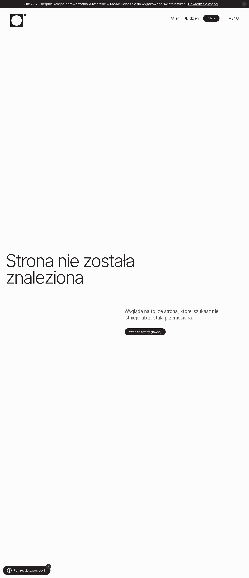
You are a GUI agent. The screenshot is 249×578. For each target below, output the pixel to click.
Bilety (211, 18)
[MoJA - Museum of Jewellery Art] (18, 20)
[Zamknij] (48, 566)
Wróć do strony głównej (145, 332)
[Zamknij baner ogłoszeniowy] (244, 4)
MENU (234, 18)
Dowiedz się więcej (203, 4)
